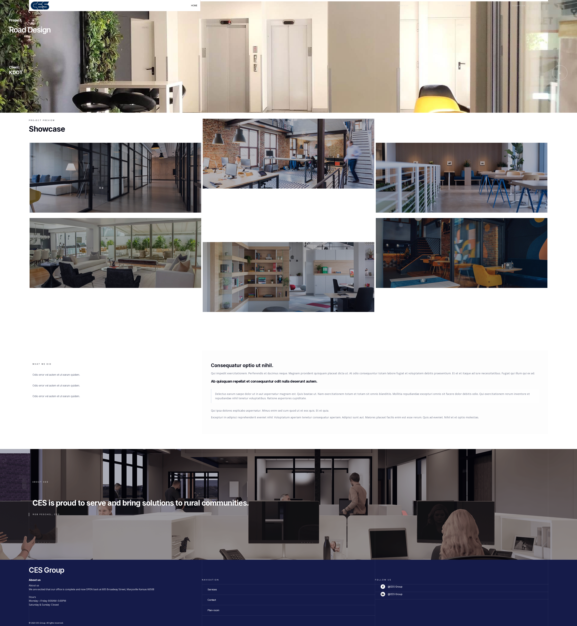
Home (194, 5)
